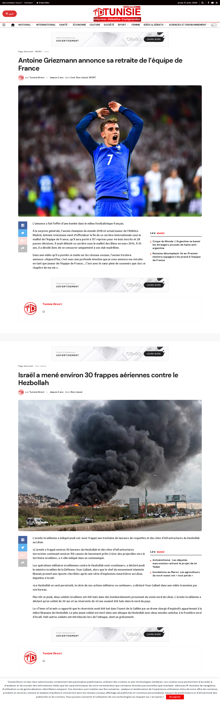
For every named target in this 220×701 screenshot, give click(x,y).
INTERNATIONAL (46, 24)
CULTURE (95, 24)
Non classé (82, 77)
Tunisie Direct (36, 77)
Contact (28, 2)
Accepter (175, 697)
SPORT (122, 24)
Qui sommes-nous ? (12, 2)
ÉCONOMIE (79, 24)
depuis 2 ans (56, 77)
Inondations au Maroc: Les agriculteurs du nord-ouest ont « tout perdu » (176, 574)
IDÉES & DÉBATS (153, 24)
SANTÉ (63, 24)
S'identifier (44, 2)
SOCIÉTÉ (109, 24)
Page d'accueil (25, 51)
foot (47, 51)
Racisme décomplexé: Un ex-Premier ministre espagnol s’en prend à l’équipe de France (177, 257)
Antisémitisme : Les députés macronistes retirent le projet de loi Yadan (175, 563)
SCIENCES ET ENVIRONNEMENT (187, 24)
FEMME (136, 24)
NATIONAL (24, 24)
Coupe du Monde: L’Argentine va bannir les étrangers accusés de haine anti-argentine (177, 245)
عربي (11, 13)
